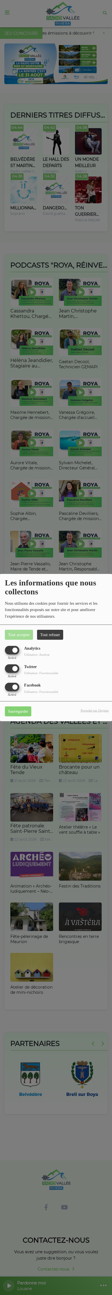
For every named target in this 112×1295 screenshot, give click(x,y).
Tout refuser (50, 634)
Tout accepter (19, 634)
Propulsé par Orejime (95, 710)
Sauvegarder (18, 711)
